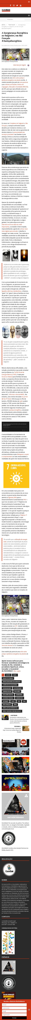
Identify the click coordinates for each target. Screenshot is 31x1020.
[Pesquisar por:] (15, 19)
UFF (16, 626)
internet (5, 701)
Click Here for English (19, 65)
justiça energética (15, 410)
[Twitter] (17, 5)
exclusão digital (8, 694)
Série (15, 704)
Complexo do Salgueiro (17, 123)
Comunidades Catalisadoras (19, 884)
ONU (24, 500)
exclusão (17, 691)
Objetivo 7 (23, 515)
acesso (8, 675)
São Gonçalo (7, 704)
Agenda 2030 (12, 497)
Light (21, 401)
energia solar (7, 691)
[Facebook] (10, 5)
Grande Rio (19, 698)
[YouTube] (20, 5)
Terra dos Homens (7, 645)
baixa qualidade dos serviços (11, 681)
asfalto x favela (8, 678)
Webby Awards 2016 (7, 850)
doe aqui (17, 671)
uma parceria (24, 82)
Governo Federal (7, 377)
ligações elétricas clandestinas (11, 291)
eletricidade (18, 688)
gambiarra (19, 694)
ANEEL (15, 675)
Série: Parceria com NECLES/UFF (12, 711)
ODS (19, 701)
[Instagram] (13, 5)
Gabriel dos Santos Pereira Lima (12, 45)
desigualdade (7, 688)
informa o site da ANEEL (16, 394)
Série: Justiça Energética (10, 708)
